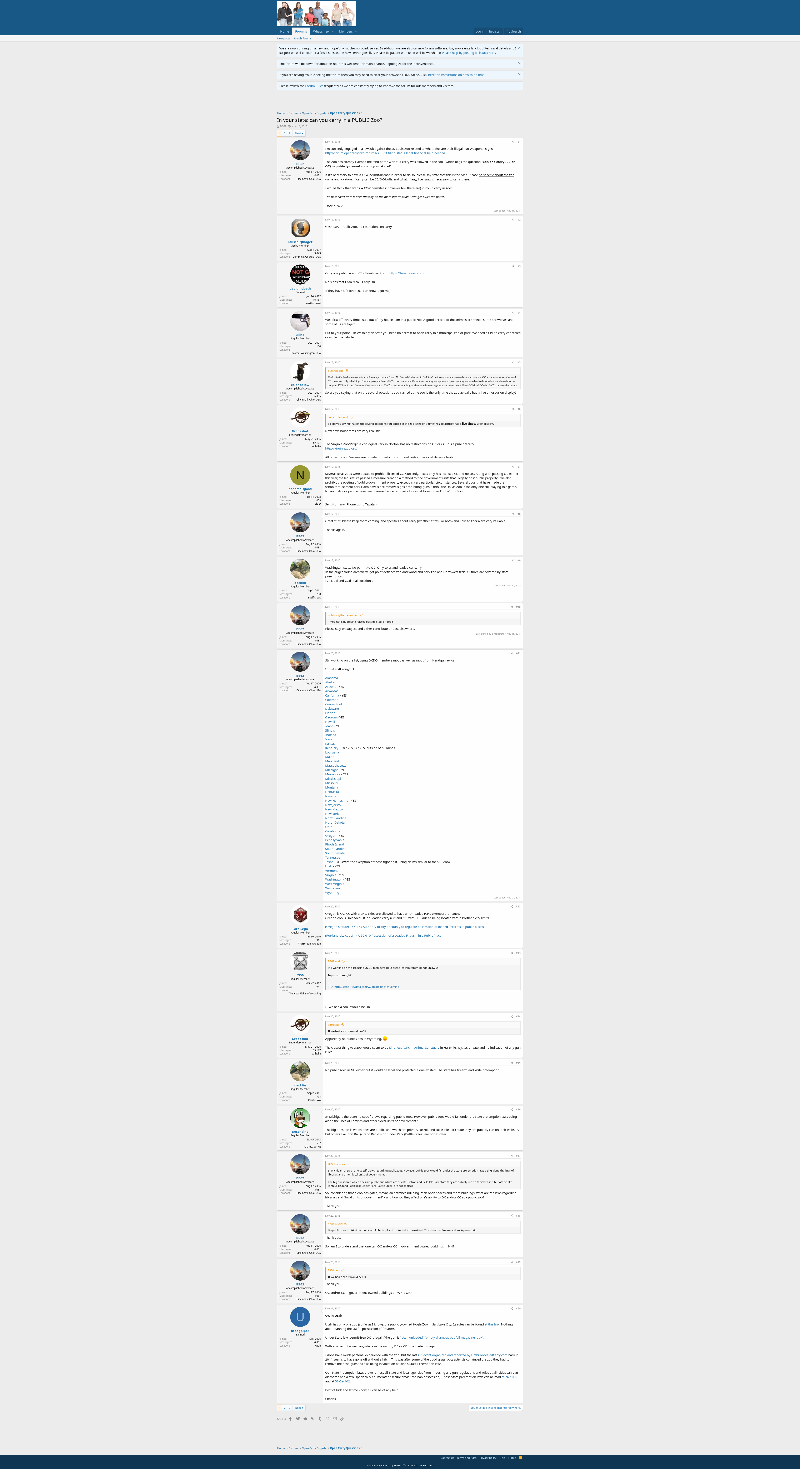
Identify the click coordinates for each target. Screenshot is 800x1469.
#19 (518, 1262)
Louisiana (332, 752)
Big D (318, 503)
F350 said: (334, 1025)
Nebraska (332, 792)
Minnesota (332, 774)
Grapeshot (300, 431)
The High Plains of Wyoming (305, 993)
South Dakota (335, 853)
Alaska (330, 682)
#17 (518, 1156)
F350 (300, 975)
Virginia (330, 875)
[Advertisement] (353, 101)
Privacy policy (488, 1458)
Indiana (330, 735)
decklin (300, 583)
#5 (519, 362)
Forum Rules (314, 86)
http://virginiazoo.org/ (341, 448)
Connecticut (333, 704)
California (332, 695)
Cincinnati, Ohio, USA (308, 179)
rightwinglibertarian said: (343, 615)
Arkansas (331, 691)
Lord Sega (300, 929)
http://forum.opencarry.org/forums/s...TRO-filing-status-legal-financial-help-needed (385, 153)
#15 (518, 1063)
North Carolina (335, 818)
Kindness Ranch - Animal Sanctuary (414, 1047)
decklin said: (335, 1224)
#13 (518, 953)
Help (502, 1458)
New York (332, 813)
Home (284, 31)
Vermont (331, 870)
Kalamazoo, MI (312, 1146)
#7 (519, 467)
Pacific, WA (314, 597)
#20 (518, 1308)
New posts (283, 38)
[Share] (513, 142)
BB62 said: (334, 961)
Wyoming (332, 892)
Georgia (331, 717)
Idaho (329, 726)
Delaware (332, 708)
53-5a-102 (342, 1381)
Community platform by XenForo (400, 1465)
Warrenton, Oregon (309, 943)
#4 (519, 312)
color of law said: (338, 417)
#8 (519, 514)
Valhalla (316, 446)
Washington (333, 879)
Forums (301, 31)
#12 (518, 906)
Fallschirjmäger (300, 242)
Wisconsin (332, 888)
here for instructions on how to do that (456, 75)
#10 (518, 607)
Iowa (328, 739)
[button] (333, 31)
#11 (518, 653)
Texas (329, 862)
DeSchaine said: (337, 1164)
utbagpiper (300, 1331)
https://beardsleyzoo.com (407, 273)
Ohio (328, 827)
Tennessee (332, 857)
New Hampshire (336, 800)
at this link (492, 1324)
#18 (518, 1215)
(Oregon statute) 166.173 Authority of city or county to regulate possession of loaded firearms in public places (404, 927)
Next (298, 133)
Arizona (330, 686)
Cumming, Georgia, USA (307, 256)
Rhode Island (334, 844)
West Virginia (334, 884)
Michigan (332, 770)
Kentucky (331, 748)
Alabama (331, 678)
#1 (519, 142)
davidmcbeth (300, 288)
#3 (519, 266)
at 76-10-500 (511, 1377)
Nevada (330, 796)
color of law (300, 385)
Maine (329, 757)
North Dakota (335, 822)
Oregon (330, 835)
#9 (519, 560)
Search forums (302, 38)
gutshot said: (336, 371)
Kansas (330, 743)
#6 (519, 409)
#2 (519, 219)
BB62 (283, 126)
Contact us (447, 1458)
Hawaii (330, 721)
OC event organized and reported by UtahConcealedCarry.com (463, 1355)
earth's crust (313, 303)
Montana (331, 787)
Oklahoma (332, 831)
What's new (321, 31)
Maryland (332, 761)
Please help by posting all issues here (468, 52)
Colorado (331, 700)
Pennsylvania (334, 840)
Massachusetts (335, 765)
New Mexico (334, 809)
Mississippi (333, 778)
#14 (518, 1016)
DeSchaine (300, 1131)
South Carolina (335, 849)
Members (346, 31)
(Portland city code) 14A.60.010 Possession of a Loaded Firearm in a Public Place (383, 935)
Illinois (330, 730)
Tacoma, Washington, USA (305, 353)
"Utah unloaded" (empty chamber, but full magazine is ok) (441, 1337)
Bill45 (300, 335)
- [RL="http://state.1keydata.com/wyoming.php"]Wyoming (363, 985)
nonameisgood (300, 489)
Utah (328, 866)
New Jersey (333, 805)
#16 (518, 1109)
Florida (330, 713)
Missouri (331, 783)
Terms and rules (466, 1458)
